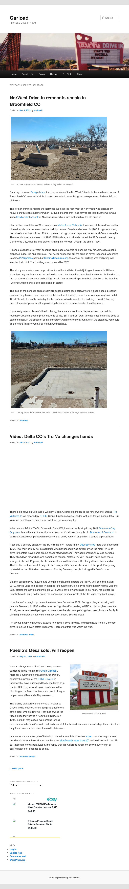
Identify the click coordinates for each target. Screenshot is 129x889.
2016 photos (26, 258)
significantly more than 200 (74, 740)
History (53, 74)
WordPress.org (17, 859)
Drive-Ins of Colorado (70, 225)
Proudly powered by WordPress (64, 877)
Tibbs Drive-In (45, 679)
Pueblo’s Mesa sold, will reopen (42, 650)
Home (13, 74)
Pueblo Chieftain (48, 670)
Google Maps (38, 192)
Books (42, 74)
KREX (43, 516)
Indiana (32, 756)
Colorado (23, 420)
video (89, 736)
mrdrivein (38, 110)
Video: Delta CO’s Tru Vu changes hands (51, 436)
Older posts (16, 768)
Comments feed (18, 856)
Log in (13, 849)
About (79, 74)
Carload (19, 17)
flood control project (27, 217)
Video (31, 634)
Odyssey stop (87, 544)
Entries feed (16, 852)
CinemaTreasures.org (56, 258)
